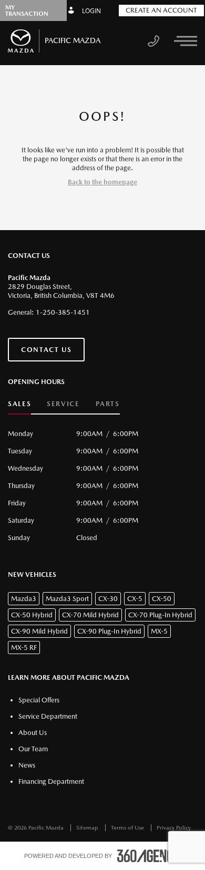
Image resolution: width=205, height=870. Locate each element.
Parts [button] (108, 404)
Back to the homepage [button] (102, 182)
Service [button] (63, 404)
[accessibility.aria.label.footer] (149, 856)
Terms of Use (128, 827)
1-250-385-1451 (63, 312)
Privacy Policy (174, 827)
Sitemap (88, 827)
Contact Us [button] (46, 350)
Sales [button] (19, 404)
